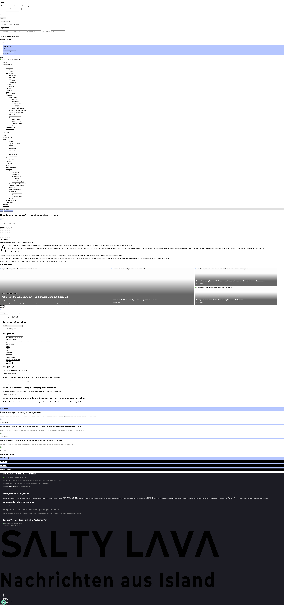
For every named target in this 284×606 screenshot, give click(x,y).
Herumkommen (10, 73)
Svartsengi (213, 498)
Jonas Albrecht (4, 423)
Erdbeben (40, 498)
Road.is (17, 105)
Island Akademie (17, 120)
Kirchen (128, 498)
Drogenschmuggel (25, 498)
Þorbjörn (266, 498)
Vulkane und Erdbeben (9, 50)
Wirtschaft (9, 363)
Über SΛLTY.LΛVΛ (6, 599)
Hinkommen (9, 68)
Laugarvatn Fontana (134, 498)
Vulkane (5, 131)
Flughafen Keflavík (57, 498)
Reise (4, 66)
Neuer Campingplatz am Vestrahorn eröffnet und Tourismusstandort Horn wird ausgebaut (231, 281)
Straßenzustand (16, 103)
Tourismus (6, 54)
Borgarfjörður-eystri (16, 498)
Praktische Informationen (16, 112)
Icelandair (124, 498)
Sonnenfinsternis (198, 498)
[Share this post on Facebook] (0, 306)
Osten (5, 211)
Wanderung (252, 498)
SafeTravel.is (15, 101)
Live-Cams (6, 133)
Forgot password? (5, 21)
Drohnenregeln (32, 498)
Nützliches (9, 96)
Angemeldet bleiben (8, 15)
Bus (10, 79)
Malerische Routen (11, 127)
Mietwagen (12, 77)
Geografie (12, 114)
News (4, 48)
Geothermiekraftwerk (81, 498)
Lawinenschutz (142, 498)
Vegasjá (17, 107)
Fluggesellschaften (14, 70)
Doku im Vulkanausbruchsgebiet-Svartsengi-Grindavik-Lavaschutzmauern (28, 341)
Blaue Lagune (6, 470)
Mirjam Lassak (4, 224)
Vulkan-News (233, 498)
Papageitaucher (173, 498)
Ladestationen (13, 83)
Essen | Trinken (10, 343)
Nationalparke (10, 129)
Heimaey (96, 498)
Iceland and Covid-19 (18, 108)
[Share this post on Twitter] (2, 306)
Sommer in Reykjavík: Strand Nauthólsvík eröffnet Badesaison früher (31, 440)
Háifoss (113, 498)
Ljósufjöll (156, 498)
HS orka (105, 498)
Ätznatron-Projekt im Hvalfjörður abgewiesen (20, 412)
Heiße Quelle (101, 498)
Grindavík (93, 498)
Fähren (11, 71)
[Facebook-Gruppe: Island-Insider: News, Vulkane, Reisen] (3, 596)
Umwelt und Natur (8, 52)
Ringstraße (190, 498)
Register (16, 24)
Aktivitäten (9, 90)
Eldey (37, 498)
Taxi (216, 498)
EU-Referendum (48, 498)
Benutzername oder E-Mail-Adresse (10, 9)
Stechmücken (206, 498)
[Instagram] (3, 592)
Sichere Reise (13, 97)
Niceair (167, 498)
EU (43, 498)
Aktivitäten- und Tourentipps (14, 337)
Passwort (3, 12)
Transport (220, 498)
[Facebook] (3, 594)
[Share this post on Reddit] (4, 306)
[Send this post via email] (5, 306)
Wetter (11, 125)
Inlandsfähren (13, 81)
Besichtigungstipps (11, 339)
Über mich (5, 598)
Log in (1, 209)
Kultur (7, 92)
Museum (159, 498)
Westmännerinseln (260, 498)
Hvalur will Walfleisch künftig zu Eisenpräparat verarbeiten (135, 300)
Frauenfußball (69, 497)
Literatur (149, 498)
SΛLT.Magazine (7, 64)
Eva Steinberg (4, 451)
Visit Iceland (15, 99)
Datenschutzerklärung (7, 600)
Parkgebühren (184, 498)
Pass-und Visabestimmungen (17, 110)
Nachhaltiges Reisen (15, 116)
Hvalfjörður (109, 498)
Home (5, 62)
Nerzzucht (164, 498)
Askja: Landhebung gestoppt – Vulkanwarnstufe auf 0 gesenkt (35, 297)
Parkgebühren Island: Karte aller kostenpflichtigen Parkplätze (219, 300)
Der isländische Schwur (18, 123)
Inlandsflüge (12, 75)
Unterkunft (9, 88)
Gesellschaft (10, 345)
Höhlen (117, 498)
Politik (8, 350)
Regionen (8, 84)
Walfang (8, 361)
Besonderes (12, 118)
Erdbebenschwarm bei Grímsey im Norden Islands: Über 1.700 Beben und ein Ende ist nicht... (41, 426)
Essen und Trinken (11, 94)
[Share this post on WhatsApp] (17, 317)
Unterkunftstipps (11, 358)
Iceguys (120, 498)
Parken (3, 465)
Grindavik (88, 498)
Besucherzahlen (16, 121)
